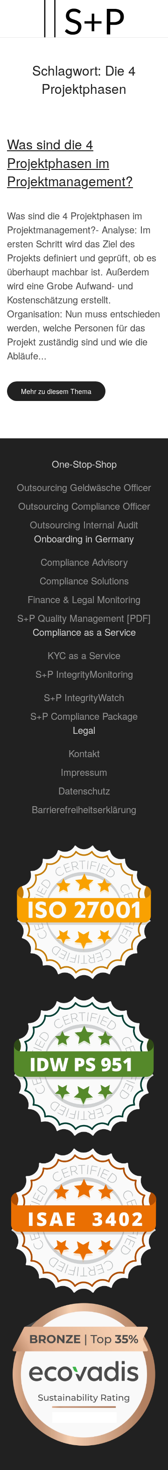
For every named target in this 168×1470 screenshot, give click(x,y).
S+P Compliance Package (84, 716)
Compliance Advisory (84, 562)
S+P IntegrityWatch (84, 697)
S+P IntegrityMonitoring (84, 674)
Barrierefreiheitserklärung (84, 809)
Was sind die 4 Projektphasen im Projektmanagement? (70, 162)
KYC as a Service (84, 655)
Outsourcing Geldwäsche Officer (84, 487)
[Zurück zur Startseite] (84, 18)
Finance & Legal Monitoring (84, 599)
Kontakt (84, 753)
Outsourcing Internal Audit (84, 524)
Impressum (84, 772)
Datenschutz (84, 790)
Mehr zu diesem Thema (56, 391)
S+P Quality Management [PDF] (84, 618)
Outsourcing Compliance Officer (84, 506)
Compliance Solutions (84, 580)
